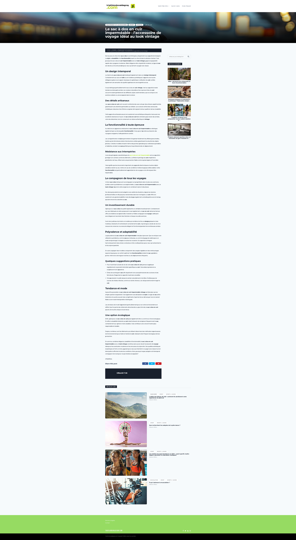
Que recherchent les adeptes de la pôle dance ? (164, 425)
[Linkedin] (187, 531)
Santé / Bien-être (163, 6)
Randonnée (153, 394)
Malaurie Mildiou (153, 399)
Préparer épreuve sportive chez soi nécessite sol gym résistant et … (179, 137)
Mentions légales (110, 520)
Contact (107, 523)
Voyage (139, 24)
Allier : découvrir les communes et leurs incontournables (179, 82)
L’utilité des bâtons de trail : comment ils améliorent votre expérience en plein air (168, 397)
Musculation (154, 480)
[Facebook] (183, 531)
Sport (132, 24)
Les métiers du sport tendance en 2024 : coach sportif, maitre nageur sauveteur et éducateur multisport (169, 454)
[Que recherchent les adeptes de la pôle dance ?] (126, 434)
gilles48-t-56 (148, 24)
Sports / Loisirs (175, 6)
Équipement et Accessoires (116, 24)
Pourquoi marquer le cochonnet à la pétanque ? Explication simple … (179, 100)
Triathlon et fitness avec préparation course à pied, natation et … (179, 119)
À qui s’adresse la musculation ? (159, 482)
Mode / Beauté (186, 6)
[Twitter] (185, 531)
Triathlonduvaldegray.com (113, 531)
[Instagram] (190, 531)
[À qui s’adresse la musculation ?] (126, 491)
